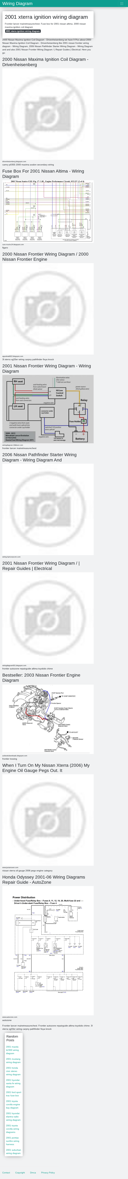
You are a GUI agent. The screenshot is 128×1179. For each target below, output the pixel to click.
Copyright (20, 1172)
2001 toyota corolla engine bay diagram (13, 1104)
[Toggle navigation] (122, 3)
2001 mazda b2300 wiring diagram (12, 1050)
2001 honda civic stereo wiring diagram (13, 1071)
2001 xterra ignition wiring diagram (23, 31)
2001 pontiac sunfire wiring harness (12, 1141)
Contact (6, 1172)
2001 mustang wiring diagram (13, 1060)
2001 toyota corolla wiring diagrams (12, 1128)
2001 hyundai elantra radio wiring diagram (13, 1116)
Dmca (33, 1172)
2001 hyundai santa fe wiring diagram (13, 1083)
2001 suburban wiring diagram (13, 1151)
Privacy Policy (48, 1172)
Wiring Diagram (17, 3)
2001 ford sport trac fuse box (13, 1094)
